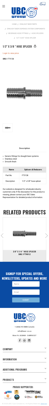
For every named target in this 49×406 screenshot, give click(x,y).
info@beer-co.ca (24, 331)
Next (46, 235)
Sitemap (44, 404)
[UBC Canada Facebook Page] (19, 340)
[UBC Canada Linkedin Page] (29, 340)
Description (24, 148)
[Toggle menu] (3, 6)
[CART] (43, 3)
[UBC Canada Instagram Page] (24, 340)
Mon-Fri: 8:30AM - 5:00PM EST (24, 335)
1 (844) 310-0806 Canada (24, 327)
